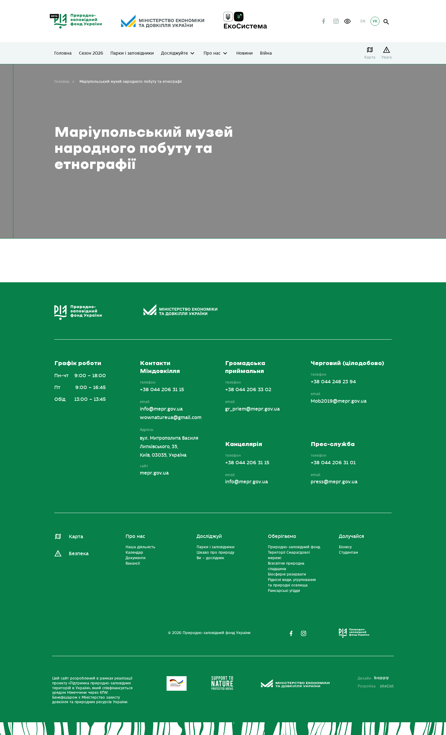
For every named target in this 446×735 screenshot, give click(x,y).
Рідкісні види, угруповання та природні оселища (292, 582)
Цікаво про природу (215, 552)
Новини (244, 53)
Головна (63, 53)
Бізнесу (345, 547)
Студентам (348, 552)
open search (386, 22)
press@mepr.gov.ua (334, 482)
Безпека (79, 553)
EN (362, 21)
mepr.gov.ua (154, 473)
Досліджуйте (174, 53)
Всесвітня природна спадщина (286, 566)
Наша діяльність (140, 547)
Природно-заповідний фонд (294, 547)
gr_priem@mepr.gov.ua (252, 409)
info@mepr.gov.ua (161, 409)
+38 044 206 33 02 (248, 389)
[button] (347, 21)
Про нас (212, 53)
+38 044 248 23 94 (333, 381)
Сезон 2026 (91, 53)
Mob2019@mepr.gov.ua (339, 401)
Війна (266, 53)
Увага (386, 57)
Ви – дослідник (210, 558)
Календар (134, 552)
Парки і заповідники (132, 53)
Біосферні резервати (287, 574)
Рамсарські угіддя (284, 591)
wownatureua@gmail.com (170, 417)
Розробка (376, 686)
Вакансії (133, 563)
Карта (369, 57)
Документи (136, 558)
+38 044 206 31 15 (162, 389)
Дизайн (364, 678)
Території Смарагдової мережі (289, 555)
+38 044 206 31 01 (333, 462)
